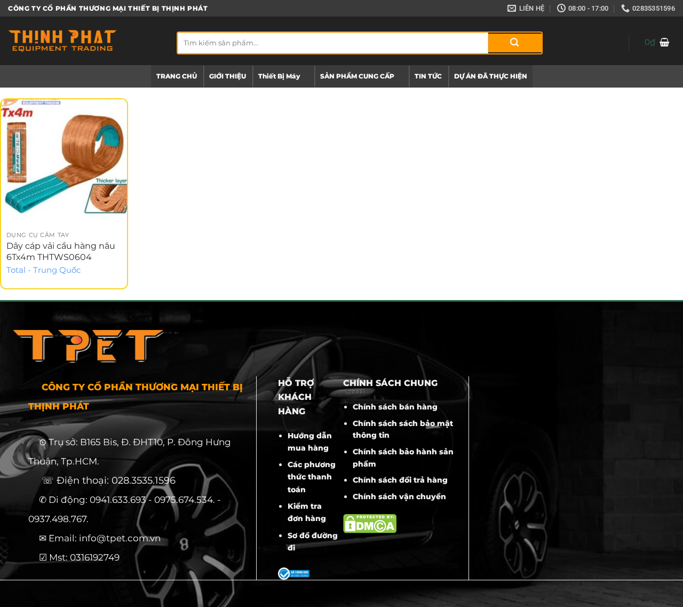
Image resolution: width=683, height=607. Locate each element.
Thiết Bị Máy (279, 76)
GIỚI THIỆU (227, 76)
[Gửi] (515, 43)
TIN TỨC (428, 76)
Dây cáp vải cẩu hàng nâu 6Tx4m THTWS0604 (60, 251)
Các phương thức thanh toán (312, 477)
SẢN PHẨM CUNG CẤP (357, 76)
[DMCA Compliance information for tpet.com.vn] (369, 523)
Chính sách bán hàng (395, 407)
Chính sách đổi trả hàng (400, 480)
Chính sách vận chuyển (399, 496)
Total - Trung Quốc (43, 270)
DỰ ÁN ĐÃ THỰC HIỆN (490, 76)
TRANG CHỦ (176, 76)
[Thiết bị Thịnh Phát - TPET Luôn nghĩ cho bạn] (84, 41)
